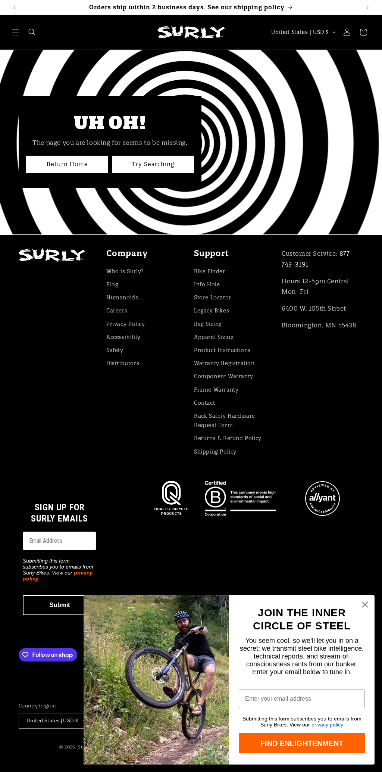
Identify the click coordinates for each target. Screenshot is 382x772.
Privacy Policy (125, 324)
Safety (114, 350)
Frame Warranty (216, 389)
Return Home (67, 164)
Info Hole (207, 284)
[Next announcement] (367, 7)
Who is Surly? (125, 271)
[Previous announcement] (14, 7)
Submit (60, 605)
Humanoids (122, 297)
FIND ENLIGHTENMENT (301, 743)
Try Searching (153, 164)
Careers (116, 310)
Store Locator (212, 297)
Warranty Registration (224, 363)
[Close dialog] (365, 604)
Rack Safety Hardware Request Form (224, 421)
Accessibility (123, 337)
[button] (15, 32)
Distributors (122, 363)
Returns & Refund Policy (228, 438)
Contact (204, 402)
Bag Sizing (208, 324)
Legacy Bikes (211, 310)
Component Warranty (223, 376)
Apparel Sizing (214, 337)
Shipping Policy (215, 451)
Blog (112, 284)
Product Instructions (222, 350)
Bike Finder (209, 271)
